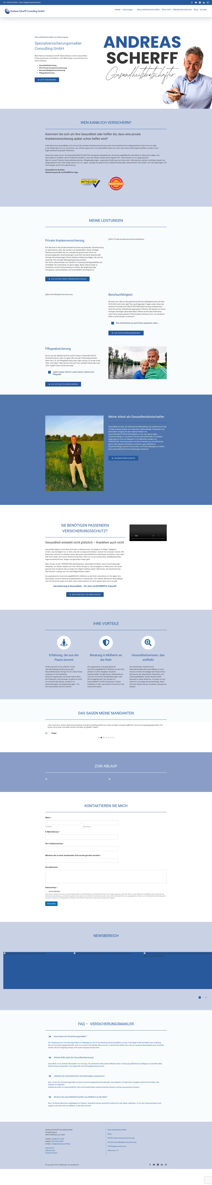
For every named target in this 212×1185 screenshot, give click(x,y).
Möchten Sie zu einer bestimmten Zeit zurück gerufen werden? (72, 853)
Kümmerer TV (113, 1148)
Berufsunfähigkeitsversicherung (52, 70)
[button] (138, 323)
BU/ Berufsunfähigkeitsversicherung (122, 1140)
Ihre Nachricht (51, 865)
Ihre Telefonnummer (54, 841)
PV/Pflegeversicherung (117, 1144)
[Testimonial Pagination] (98, 735)
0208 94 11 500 (58, 1137)
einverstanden (54, 889)
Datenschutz (50, 1148)
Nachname (87, 824)
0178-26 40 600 (57, 1139)
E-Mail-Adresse (52, 830)
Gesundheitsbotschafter (117, 1128)
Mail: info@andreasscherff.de (30, 2)
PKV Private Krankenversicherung (53, 68)
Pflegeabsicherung (46, 73)
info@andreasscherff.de (60, 1142)
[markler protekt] (116, 177)
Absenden (51, 901)
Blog (109, 1132)
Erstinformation (51, 1151)
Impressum (49, 1146)
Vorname (48, 824)
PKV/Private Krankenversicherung (121, 1136)
